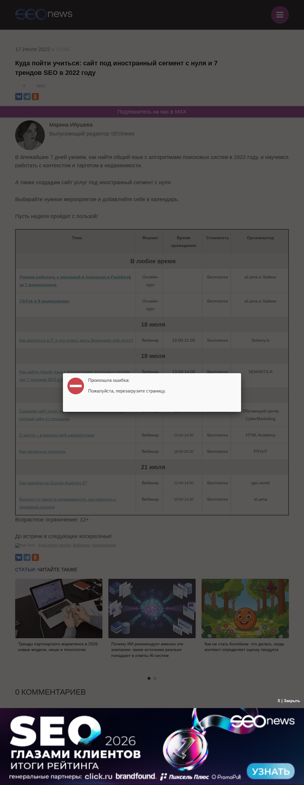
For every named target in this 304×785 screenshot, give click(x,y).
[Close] (241, 373)
